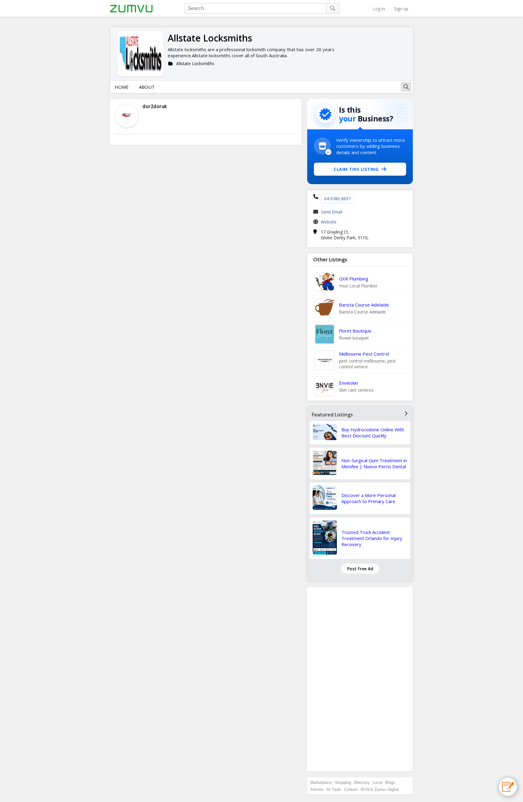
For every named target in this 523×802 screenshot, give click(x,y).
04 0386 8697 (337, 198)
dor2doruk (155, 106)
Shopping (343, 782)
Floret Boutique (355, 331)
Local (377, 782)
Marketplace (321, 782)
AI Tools (334, 789)
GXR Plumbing (353, 279)
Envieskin (348, 383)
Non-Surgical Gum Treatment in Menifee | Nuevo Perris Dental (374, 463)
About (147, 87)
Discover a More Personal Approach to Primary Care (368, 498)
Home (122, 87)
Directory (362, 782)
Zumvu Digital (386, 789)
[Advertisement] (360, 679)
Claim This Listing (356, 169)
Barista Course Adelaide (364, 305)
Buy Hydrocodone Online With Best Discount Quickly (372, 432)
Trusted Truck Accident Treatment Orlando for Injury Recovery (371, 538)
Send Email (331, 212)
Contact (351, 789)
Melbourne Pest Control (364, 354)
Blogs (390, 782)
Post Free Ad (360, 569)
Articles (317, 789)
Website (329, 222)
